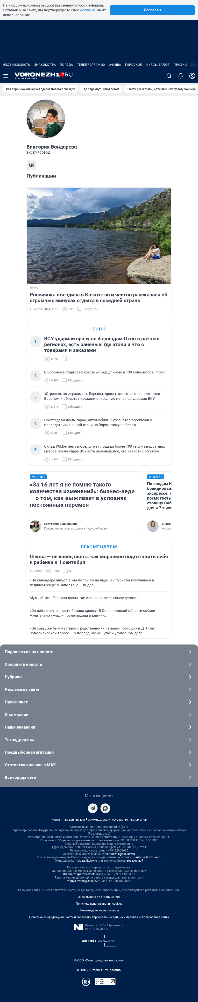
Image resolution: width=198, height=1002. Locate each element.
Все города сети (20, 777)
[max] (105, 808)
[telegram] (93, 808)
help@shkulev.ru (86, 860)
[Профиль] (192, 76)
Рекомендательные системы (99, 910)
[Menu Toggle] (6, 76)
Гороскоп (133, 64)
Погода (66, 64)
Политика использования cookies (99, 903)
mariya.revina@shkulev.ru (83, 881)
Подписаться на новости (29, 651)
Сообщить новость (23, 664)
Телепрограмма (91, 64)
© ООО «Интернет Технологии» (99, 970)
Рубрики (13, 676)
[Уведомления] (180, 76)
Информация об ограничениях (99, 897)
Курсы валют (158, 64)
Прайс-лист (16, 702)
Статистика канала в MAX (30, 764)
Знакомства (45, 64)
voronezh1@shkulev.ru (120, 854)
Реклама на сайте (22, 689)
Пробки (180, 64)
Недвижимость (16, 64)
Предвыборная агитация (29, 752)
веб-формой (135, 860)
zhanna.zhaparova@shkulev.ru (83, 874)
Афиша (115, 64)
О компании (16, 714)
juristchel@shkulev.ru (147, 857)
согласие (88, 10)
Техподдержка (19, 739)
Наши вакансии (20, 727)
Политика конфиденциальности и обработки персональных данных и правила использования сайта (99, 917)
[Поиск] (169, 76)
